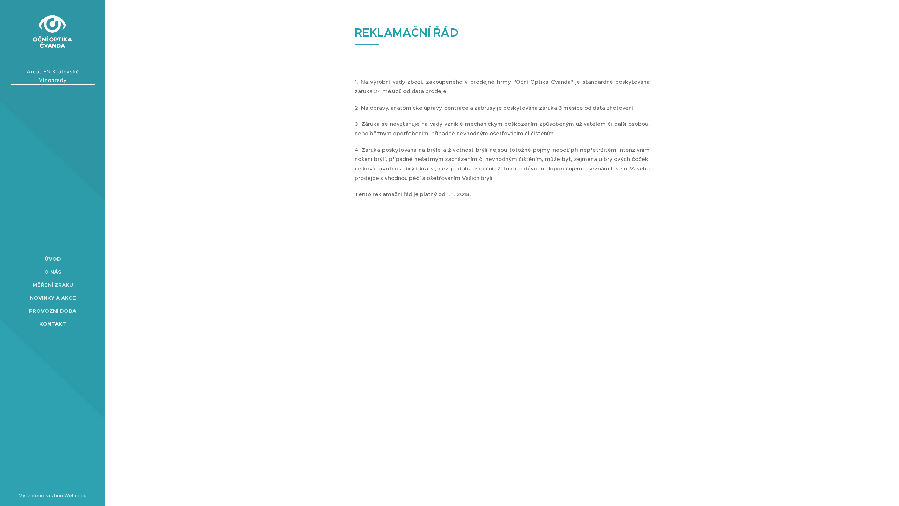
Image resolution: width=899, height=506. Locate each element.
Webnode (75, 496)
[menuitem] (52, 259)
